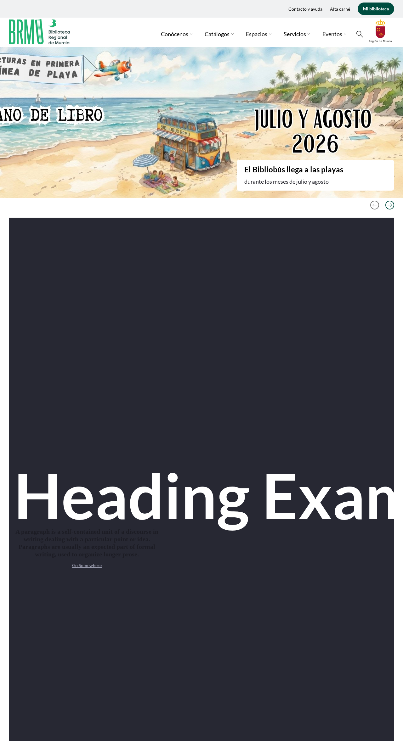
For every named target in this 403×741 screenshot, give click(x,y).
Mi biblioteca (376, 8)
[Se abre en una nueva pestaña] (380, 30)
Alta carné (340, 9)
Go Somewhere (87, 565)
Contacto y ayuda (305, 9)
